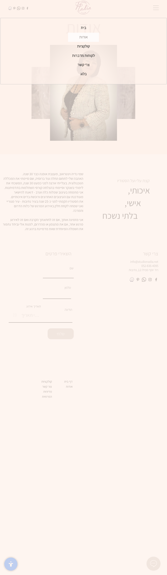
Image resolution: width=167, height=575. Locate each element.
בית (83, 27)
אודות (83, 37)
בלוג (83, 73)
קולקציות (83, 46)
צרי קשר (84, 64)
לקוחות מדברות (83, 55)
